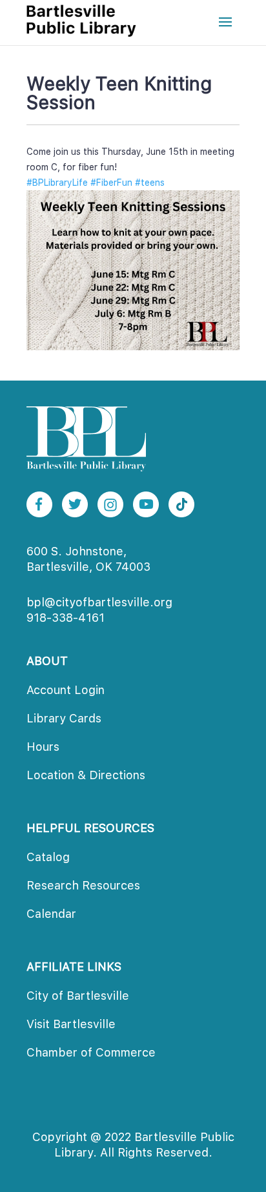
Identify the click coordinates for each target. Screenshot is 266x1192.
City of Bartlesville (77, 995)
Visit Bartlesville (71, 1024)
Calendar (51, 913)
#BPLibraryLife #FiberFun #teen (95, 182)
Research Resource (83, 885)
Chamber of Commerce (91, 1052)
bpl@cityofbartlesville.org (99, 602)
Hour (42, 746)
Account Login (65, 690)
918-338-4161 (65, 617)
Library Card (63, 718)
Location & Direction (85, 775)
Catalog (48, 857)
